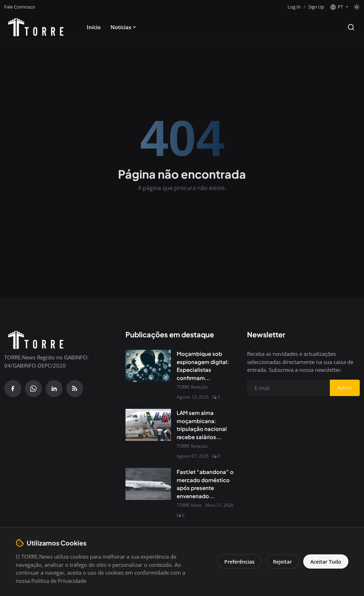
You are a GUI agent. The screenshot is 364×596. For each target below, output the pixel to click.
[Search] (351, 27)
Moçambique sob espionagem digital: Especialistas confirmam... (203, 365)
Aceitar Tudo (325, 561)
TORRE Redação (192, 387)
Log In (294, 7)
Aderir (344, 387)
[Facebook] (12, 388)
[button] (339, 7)
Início (94, 27)
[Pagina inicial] (36, 27)
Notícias (121, 27)
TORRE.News (189, 505)
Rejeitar (282, 561)
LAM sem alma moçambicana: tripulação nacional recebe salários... (202, 424)
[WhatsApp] (33, 388)
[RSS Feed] (74, 388)
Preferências (239, 561)
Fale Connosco (19, 7)
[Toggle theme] (357, 7)
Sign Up (316, 7)
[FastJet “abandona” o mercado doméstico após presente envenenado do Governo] (148, 484)
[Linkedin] (54, 388)
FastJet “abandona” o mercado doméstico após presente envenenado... (205, 483)
